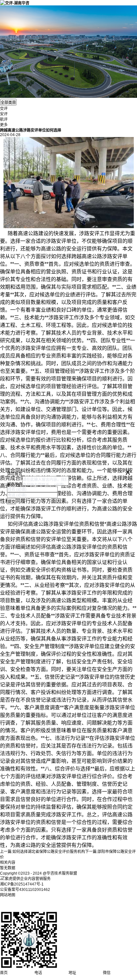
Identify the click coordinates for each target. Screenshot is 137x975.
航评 (4, 119)
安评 (4, 114)
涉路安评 (89, 233)
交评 (4, 108)
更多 (4, 125)
